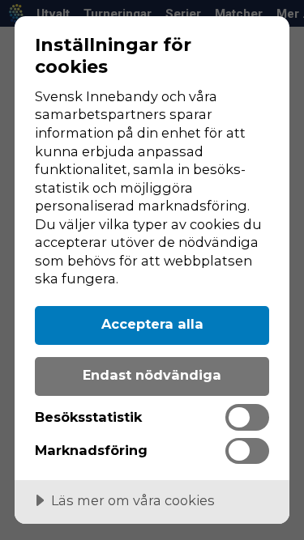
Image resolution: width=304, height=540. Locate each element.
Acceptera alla (152, 324)
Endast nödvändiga (152, 375)
